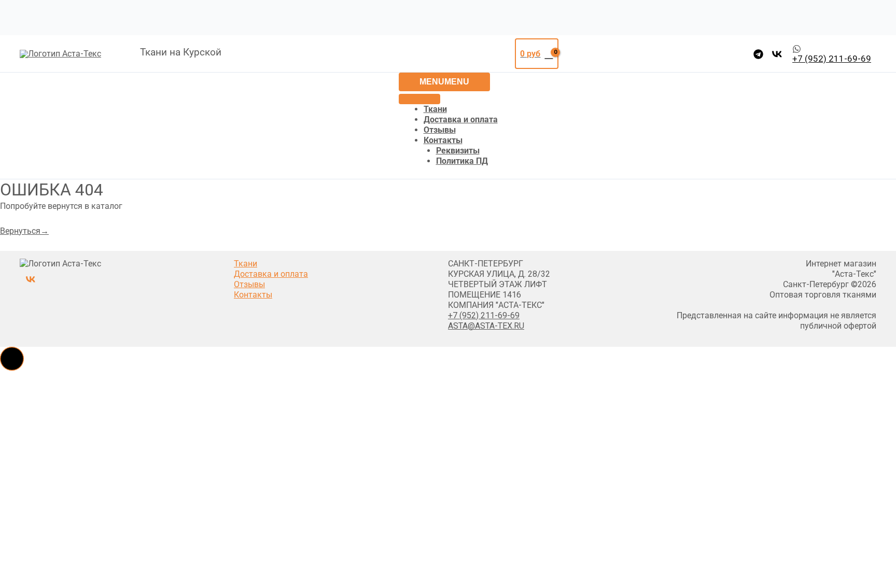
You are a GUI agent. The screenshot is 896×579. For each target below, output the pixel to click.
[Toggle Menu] (419, 99)
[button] (12, 359)
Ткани (435, 109)
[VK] (777, 54)
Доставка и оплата (461, 119)
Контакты (443, 140)
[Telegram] (758, 54)
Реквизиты (458, 151)
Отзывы (440, 130)
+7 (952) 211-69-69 (484, 315)
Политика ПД (462, 161)
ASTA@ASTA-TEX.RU (486, 326)
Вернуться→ (24, 231)
